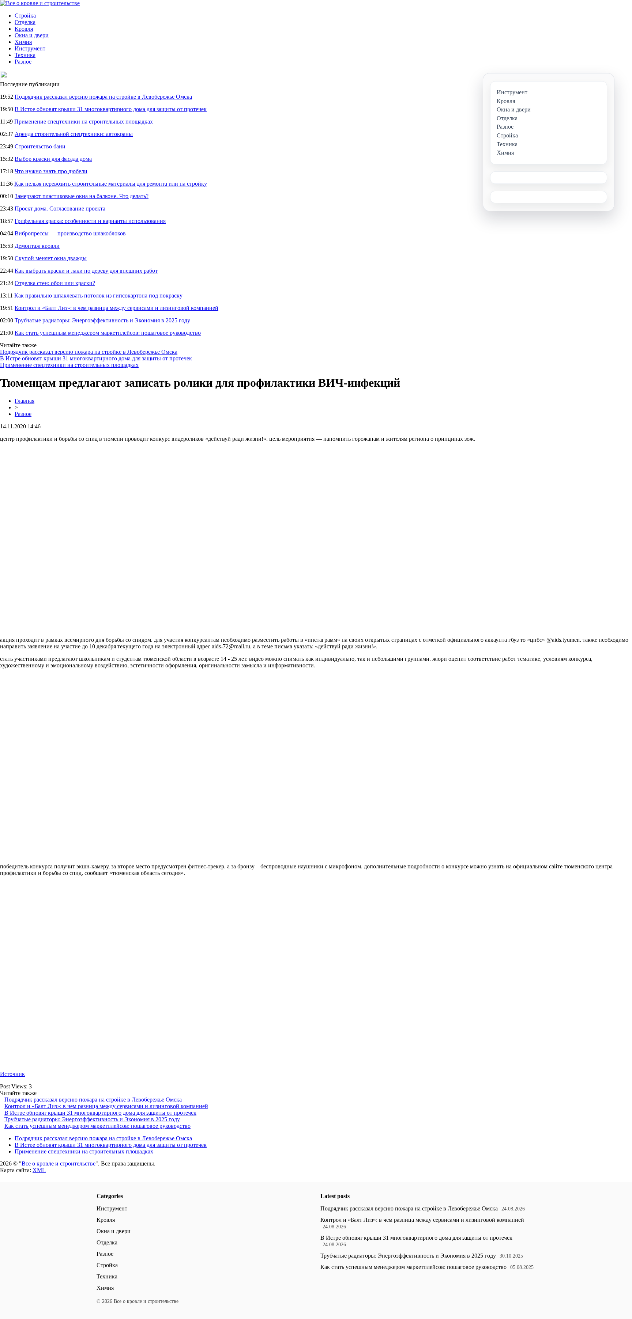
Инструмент (30, 48)
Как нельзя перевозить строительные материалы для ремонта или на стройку (110, 184)
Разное (23, 61)
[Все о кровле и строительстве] (40, 3)
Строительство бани (40, 146)
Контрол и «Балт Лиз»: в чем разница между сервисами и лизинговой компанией (116, 308)
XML (39, 1170)
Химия (23, 42)
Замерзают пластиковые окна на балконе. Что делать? (81, 196)
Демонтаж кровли (37, 246)
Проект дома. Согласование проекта (60, 208)
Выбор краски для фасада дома (53, 159)
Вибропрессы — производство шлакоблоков (70, 233)
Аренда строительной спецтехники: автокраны (74, 134)
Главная (24, 401)
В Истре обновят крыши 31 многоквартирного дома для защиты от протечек (111, 109)
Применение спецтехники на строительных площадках (83, 121)
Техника (25, 55)
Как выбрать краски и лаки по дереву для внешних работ (86, 271)
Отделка (25, 22)
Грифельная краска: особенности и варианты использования (90, 221)
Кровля (24, 29)
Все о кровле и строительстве (58, 1163)
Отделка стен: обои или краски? (55, 283)
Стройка (25, 15)
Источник (12, 1074)
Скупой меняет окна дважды (51, 258)
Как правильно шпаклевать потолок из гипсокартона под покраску (98, 295)
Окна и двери (32, 35)
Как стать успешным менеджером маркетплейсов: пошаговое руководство (108, 333)
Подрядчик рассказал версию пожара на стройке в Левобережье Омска (103, 97)
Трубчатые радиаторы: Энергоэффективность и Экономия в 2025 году (102, 320)
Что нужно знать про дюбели (51, 171)
